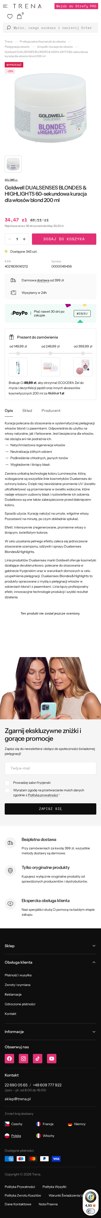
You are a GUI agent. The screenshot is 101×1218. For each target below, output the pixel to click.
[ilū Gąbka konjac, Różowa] (83, 367)
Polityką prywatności (43, 795)
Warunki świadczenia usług (69, 1195)
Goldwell (11, 180)
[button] (5, 6)
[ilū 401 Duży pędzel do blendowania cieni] (18, 367)
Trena (8, 41)
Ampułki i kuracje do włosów (55, 46)
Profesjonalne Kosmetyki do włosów (43, 41)
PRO (76, 6)
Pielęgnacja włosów (17, 46)
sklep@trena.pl (18, 1098)
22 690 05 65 (16, 1085)
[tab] (9, 411)
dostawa (43, 280)
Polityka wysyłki (54, 1187)
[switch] (90, 1211)
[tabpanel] (50, 510)
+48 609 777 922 (47, 1085)
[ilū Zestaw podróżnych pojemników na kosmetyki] (50, 367)
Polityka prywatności (20, 1187)
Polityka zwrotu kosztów (23, 1195)
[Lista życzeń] (10, 16)
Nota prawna (48, 1204)
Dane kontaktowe (18, 1204)
